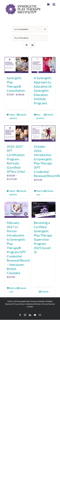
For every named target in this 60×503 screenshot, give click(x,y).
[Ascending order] (45, 29)
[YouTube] (35, 315)
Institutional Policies (33, 304)
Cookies (30, 306)
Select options (12, 116)
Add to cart (39, 192)
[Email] (40, 315)
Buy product (39, 116)
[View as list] (32, 45)
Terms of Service (48, 304)
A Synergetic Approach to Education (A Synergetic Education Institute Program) (43, 90)
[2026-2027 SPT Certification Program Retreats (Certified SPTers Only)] (16, 133)
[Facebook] (20, 315)
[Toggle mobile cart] (48, 4)
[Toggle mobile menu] (54, 4)
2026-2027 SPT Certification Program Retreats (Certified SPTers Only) (16, 159)
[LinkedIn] (30, 315)
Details (22, 114)
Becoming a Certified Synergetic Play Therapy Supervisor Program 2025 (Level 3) (43, 237)
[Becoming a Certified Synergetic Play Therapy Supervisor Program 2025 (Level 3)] (43, 210)
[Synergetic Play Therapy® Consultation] (16, 65)
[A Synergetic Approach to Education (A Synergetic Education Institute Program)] (43, 65)
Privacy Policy (18, 304)
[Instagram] (25, 315)
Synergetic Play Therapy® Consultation (16, 84)
